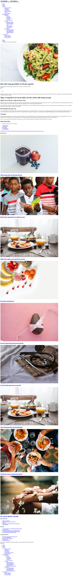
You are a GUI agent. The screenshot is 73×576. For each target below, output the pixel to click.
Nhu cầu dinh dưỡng (10, 30)
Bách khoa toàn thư (10, 563)
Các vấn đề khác (7, 13)
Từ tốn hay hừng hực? (6, 540)
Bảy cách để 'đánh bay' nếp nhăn (9, 516)
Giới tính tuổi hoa (10, 25)
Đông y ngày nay (8, 35)
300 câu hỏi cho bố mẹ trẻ (9, 552)
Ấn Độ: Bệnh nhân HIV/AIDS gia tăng (9, 532)
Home (4, 3)
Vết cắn (8, 16)
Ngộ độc (8, 19)
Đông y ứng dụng (8, 36)
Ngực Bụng (7, 9)
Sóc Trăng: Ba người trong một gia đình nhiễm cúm (11, 530)
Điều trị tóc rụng (5, 539)
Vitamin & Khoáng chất (11, 570)
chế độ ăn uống (5, 125)
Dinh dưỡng (7, 28)
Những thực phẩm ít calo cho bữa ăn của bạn (12, 259)
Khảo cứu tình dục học (11, 564)
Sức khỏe (10, 86)
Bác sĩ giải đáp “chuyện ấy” (9, 27)
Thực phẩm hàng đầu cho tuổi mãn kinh (11, 427)
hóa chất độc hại (5, 128)
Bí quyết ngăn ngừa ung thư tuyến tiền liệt (11, 343)
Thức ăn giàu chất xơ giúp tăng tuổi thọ (11, 175)
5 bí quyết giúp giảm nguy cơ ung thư (10, 385)
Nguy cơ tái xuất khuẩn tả (7, 537)
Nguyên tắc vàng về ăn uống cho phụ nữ (11, 474)
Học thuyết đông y (8, 37)
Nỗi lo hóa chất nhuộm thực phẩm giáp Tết (10, 536)
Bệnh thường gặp (5, 14)
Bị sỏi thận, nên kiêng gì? (7, 301)
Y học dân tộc (5, 34)
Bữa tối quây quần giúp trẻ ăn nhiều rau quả (12, 217)
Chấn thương (9, 18)
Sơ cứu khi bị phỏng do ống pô (8, 538)
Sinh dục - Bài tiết (8, 7)
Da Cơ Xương (7, 10)
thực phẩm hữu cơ (6, 129)
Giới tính (6, 21)
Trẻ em (4, 6)
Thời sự (4, 4)
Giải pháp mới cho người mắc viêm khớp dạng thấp (11, 531)
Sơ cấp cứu (6, 15)
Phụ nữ (4, 5)
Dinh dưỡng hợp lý (10, 31)
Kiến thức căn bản (10, 562)
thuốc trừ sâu (5, 127)
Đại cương (8, 17)
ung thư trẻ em (5, 126)
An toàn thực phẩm (10, 29)
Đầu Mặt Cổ (7, 8)
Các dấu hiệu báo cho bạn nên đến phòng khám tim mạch (12, 528)
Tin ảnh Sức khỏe (6, 529)
